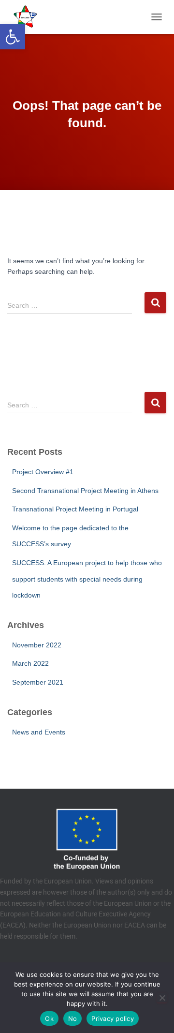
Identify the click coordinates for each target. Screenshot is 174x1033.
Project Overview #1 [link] (42, 472)
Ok (49, 1018)
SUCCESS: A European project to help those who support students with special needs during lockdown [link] (87, 579)
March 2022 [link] (30, 663)
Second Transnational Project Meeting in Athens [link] (85, 490)
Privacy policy (112, 1018)
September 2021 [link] (37, 682)
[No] (162, 998)
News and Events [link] (38, 732)
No (72, 1018)
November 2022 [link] (36, 645)
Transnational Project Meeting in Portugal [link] (75, 509)
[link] (12, 36)
